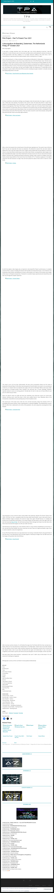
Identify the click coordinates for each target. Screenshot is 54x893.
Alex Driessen (6, 40)
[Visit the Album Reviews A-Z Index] (12, 758)
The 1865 (14, 856)
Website (11, 713)
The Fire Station (14, 853)
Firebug (11, 837)
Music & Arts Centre (16, 859)
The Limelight (11, 843)
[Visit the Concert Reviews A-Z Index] (12, 791)
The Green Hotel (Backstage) (15, 840)
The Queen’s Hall (14, 862)
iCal (9, 870)
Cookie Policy (26, 890)
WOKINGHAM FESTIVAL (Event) (18, 825)
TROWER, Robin (15, 851)
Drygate (11, 824)
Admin (49, 885)
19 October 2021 (13, 40)
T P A (27, 16)
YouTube (21, 713)
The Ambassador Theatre (13, 830)
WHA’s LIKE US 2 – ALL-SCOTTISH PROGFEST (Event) (23, 822)
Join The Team (37, 885)
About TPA (30, 885)
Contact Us (44, 885)
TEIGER (12, 835)
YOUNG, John (14, 838)
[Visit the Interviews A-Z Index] (12, 775)
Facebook (16, 713)
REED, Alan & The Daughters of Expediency (20, 854)
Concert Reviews (6, 35)
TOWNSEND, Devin (15, 829)
